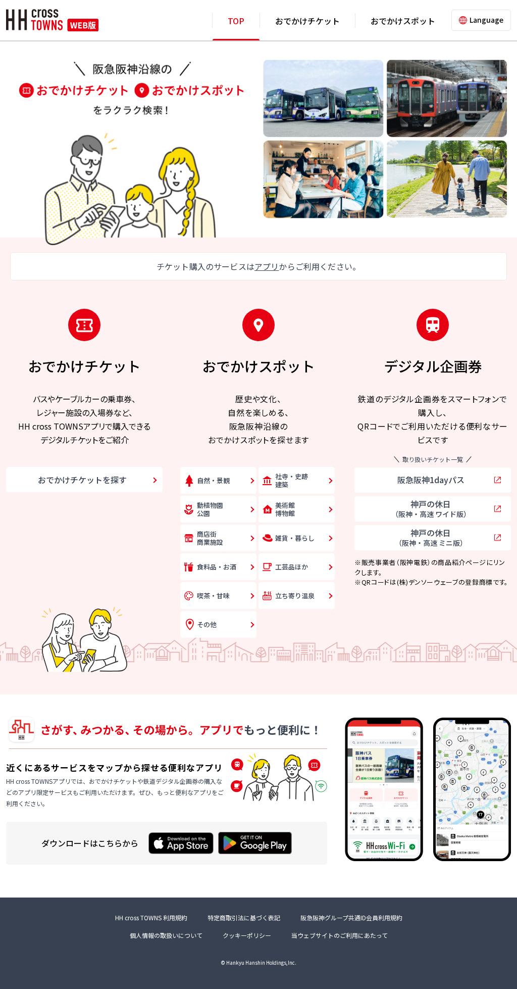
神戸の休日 (431, 508)
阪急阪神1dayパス (430, 480)
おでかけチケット (307, 21)
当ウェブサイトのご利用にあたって (339, 935)
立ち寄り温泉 (295, 595)
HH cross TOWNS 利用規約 (151, 917)
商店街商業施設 (210, 538)
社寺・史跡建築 (291, 480)
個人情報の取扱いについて (166, 935)
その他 (207, 624)
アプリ (266, 266)
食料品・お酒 (216, 567)
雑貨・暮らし (295, 538)
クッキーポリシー (247, 935)
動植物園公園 (210, 509)
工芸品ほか (291, 567)
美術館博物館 (285, 509)
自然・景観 (213, 480)
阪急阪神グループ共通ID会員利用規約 (351, 917)
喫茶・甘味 (213, 595)
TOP (236, 21)
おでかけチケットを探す (82, 480)
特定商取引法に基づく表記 (244, 917)
